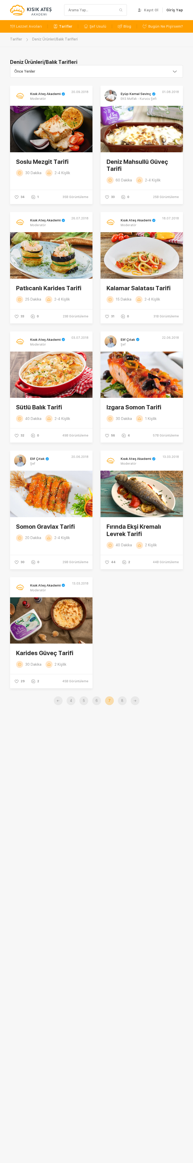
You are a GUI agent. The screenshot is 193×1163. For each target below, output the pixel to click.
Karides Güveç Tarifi (44, 653)
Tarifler (65, 26)
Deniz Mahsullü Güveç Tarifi (137, 165)
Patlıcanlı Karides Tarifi (48, 288)
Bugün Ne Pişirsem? (165, 26)
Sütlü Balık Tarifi (39, 407)
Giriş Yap (174, 10)
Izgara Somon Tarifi (134, 407)
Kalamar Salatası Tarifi (139, 288)
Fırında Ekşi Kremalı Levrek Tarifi (134, 530)
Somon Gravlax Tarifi (45, 526)
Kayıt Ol (151, 10)
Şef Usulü (97, 26)
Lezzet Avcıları (29, 26)
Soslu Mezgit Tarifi (42, 161)
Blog (127, 26)
